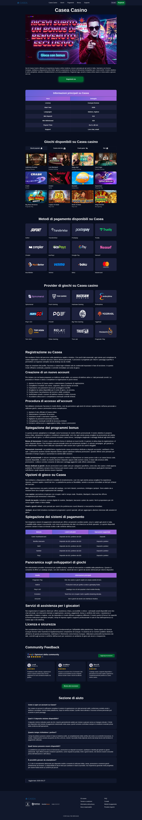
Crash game (81, 148)
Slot (104, 148)
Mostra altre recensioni (71, 686)
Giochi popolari (35, 148)
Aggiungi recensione (106, 655)
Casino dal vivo (58, 148)
